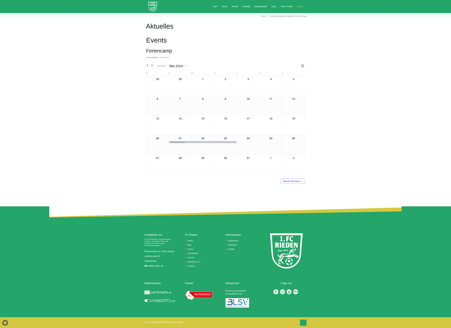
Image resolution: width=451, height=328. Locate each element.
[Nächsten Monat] (152, 65)
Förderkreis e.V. (194, 262)
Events (190, 249)
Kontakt (231, 249)
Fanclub (190, 258)
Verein (190, 241)
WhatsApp (151, 261)
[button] (5, 323)
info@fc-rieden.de (155, 266)
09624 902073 (153, 256)
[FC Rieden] (152, 6)
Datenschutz (233, 241)
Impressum (232, 245)
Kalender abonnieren (291, 181)
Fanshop (191, 266)
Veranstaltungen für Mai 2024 (283, 16)
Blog (189, 245)
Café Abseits (192, 253)
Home (263, 16)
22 (202, 138)
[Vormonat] (147, 65)
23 (225, 138)
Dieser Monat (161, 66)
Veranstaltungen (152, 57)
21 (180, 138)
